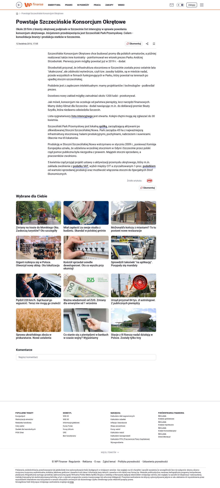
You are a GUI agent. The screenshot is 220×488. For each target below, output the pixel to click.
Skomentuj (135, 43)
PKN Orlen (19, 433)
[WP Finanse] (36, 5)
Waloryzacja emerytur (24, 419)
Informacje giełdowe (71, 423)
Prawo (68, 5)
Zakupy (109, 5)
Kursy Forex (68, 426)
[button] (180, 5)
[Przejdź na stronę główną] (19, 7)
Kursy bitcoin (68, 429)
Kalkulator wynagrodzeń (120, 436)
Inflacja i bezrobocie (119, 423)
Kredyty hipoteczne (166, 425)
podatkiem (149, 166)
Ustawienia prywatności (154, 461)
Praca (97, 5)
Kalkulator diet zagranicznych (123, 416)
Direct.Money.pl (164, 437)
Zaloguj (191, 5)
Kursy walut (115, 429)
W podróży (83, 5)
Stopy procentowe (118, 426)
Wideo (121, 5)
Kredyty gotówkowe (166, 419)
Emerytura (54, 5)
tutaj (71, 482)
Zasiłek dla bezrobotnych (25, 429)
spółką (103, 126)
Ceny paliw (19, 426)
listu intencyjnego (82, 116)
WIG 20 (66, 416)
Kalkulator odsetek (118, 419)
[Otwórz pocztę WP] (171, 5)
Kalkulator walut (117, 433)
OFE (64, 433)
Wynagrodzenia (117, 442)
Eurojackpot (20, 416)
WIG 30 (66, 419)
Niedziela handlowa (23, 423)
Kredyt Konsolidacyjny (167, 431)
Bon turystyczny (69, 436)
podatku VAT (80, 166)
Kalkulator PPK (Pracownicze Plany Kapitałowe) (130, 439)
